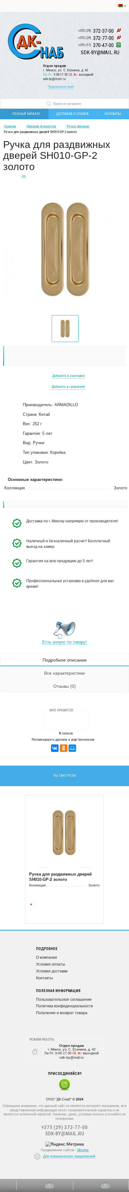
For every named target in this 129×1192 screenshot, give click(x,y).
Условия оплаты (50, 964)
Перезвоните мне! (61, 87)
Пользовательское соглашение (64, 999)
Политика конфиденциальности (64, 1006)
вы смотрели (65, 776)
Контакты (44, 978)
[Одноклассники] (63, 748)
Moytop (83, 1150)
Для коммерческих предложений (69, 1156)
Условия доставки (52, 971)
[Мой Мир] (72, 748)
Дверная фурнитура (41, 126)
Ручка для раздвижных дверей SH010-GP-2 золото (60, 877)
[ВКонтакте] (55, 748)
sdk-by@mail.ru (54, 79)
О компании (46, 957)
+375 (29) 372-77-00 (64, 1127)
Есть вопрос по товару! (64, 642)
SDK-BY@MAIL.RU (64, 1133)
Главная (10, 126)
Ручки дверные (78, 126)
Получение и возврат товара (61, 1013)
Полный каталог (26, 114)
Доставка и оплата (72, 114)
